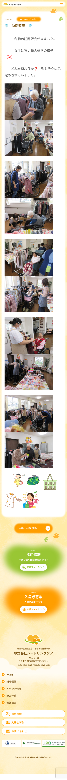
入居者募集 (17, 722)
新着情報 (11, 681)
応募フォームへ (34, 567)
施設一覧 (11, 695)
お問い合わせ (19, 731)
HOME (10, 674)
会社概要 (11, 702)
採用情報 (16, 714)
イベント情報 (14, 688)
